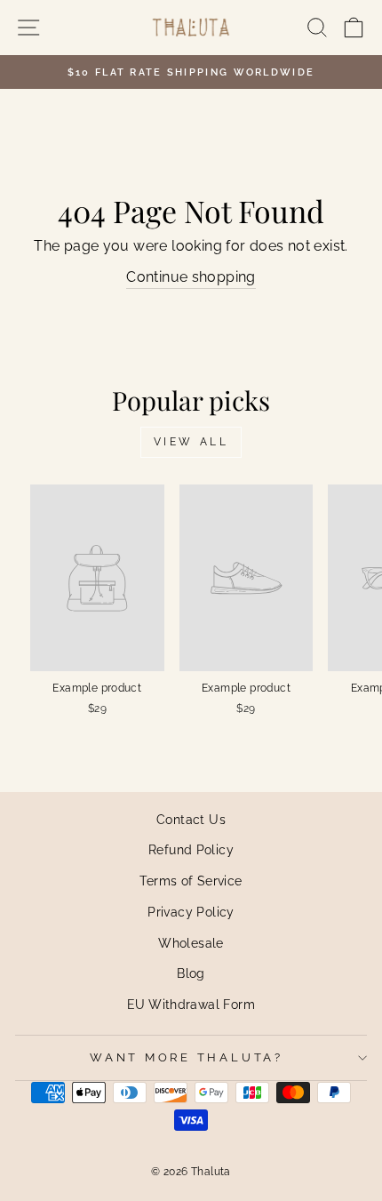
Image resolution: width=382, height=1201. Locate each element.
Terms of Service (190, 880)
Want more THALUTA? (186, 1057)
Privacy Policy (190, 911)
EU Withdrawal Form (191, 1004)
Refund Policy (191, 849)
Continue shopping (191, 276)
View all (191, 442)
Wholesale (191, 942)
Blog (191, 973)
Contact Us (191, 819)
